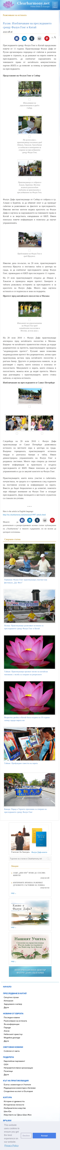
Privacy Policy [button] (11, 1145)
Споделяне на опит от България (18, 1091)
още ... (13, 893)
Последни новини (12, 1017)
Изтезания (8, 1000)
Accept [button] (44, 1135)
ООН (6, 1064)
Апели (6, 1031)
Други (6, 1007)
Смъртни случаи (11, 997)
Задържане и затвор (13, 1004)
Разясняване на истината (15, 15)
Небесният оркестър (13, 1034)
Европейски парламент (14, 1061)
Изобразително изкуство (15, 1108)
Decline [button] (26, 1135)
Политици (8, 1071)
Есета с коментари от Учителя (17, 1084)
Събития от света (12, 1051)
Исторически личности (14, 1104)
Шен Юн (7, 1111)
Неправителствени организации (18, 1068)
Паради (7, 1027)
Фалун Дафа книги (39, 852)
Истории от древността (14, 1101)
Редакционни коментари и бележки (20, 1088)
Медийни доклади (12, 1037)
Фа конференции (11, 1024)
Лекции (14, 866)
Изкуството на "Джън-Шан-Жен (18, 1115)
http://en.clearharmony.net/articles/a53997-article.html (24, 514)
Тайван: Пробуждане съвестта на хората (21, 763)
